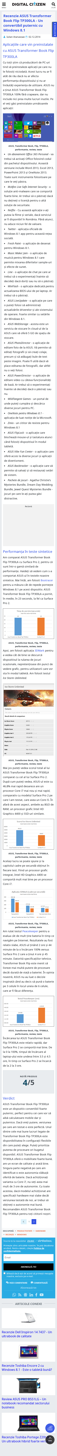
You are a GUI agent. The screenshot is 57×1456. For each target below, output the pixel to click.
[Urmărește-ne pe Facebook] (36, 1295)
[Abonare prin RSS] (20, 1295)
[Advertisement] (28, 526)
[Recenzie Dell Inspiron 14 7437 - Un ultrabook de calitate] (28, 1327)
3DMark (39, 650)
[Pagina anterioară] (24, 1221)
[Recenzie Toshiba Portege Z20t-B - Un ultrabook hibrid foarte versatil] (28, 1432)
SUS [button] (50, 1440)
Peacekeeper (30, 931)
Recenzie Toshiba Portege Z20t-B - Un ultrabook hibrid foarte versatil (26, 1439)
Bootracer (47, 580)
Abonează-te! (28, 1267)
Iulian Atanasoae (16, 37)
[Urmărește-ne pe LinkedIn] (31, 1295)
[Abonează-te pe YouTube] (41, 1295)
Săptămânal (45, 1240)
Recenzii (10, 1234)
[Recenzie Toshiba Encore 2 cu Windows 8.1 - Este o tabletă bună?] (28, 1360)
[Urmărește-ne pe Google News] (25, 1295)
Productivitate (24, 1231)
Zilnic (30, 1240)
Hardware (41, 1231)
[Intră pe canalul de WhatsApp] (14, 1295)
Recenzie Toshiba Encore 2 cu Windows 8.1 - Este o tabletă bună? (27, 1368)
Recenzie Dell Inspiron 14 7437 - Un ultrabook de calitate (27, 1334)
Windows (22, 1234)
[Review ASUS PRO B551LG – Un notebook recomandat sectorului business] (28, 1394)
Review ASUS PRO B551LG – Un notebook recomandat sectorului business (25, 1403)
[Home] (28, 4)
